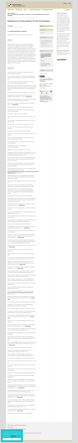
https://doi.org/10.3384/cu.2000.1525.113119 (18, 31)
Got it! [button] (12, 439)
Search (68, 9)
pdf (42, 26)
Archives (13, 13)
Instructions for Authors (35, 9)
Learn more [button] (13, 436)
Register (65, 3)
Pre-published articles (47, 9)
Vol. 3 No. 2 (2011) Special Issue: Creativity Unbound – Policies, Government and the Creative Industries (28, 15)
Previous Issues (18, 9)
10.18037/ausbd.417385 (44, 101)
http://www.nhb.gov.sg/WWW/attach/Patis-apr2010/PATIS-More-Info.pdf (20, 292)
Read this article (29, 96)
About (25, 9)
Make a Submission (61, 59)
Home (9, 13)
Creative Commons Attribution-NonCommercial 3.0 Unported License (46, 80)
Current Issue (11, 9)
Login (69, 3)
